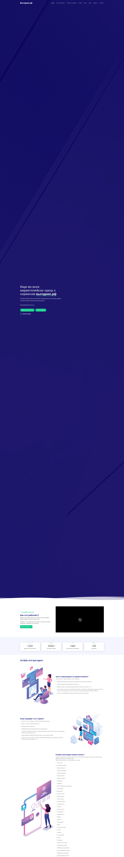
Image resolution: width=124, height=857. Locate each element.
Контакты (102, 2)
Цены (85, 2)
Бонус (90, 2)
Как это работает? (61, 2)
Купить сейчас (40, 310)
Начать (53, 2)
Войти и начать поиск (27, 310)
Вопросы (95, 2)
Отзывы (80, 2)
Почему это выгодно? (71, 2)
